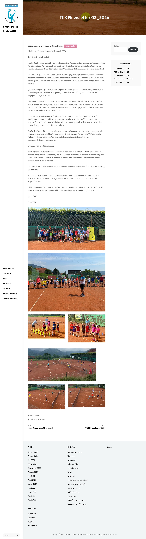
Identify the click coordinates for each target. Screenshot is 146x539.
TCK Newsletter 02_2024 (121, 75)
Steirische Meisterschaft (78, 480)
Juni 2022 (32, 492)
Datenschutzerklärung (10, 299)
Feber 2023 (32, 484)
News (5, 278)
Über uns (6, 273)
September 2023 (34, 468)
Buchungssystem (8, 268)
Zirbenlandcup (74, 492)
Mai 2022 (31, 496)
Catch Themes (112, 534)
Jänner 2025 (33, 452)
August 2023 (33, 472)
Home (109, 447)
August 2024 (33, 456)
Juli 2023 (31, 476)
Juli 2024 (31, 460)
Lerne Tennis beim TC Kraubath (123, 79)
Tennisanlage (73, 468)
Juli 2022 (31, 488)
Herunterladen (70, 46)
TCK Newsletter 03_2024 (121, 72)
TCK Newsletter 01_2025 (121, 68)
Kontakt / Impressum (10, 293)
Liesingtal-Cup (74, 488)
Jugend (31, 415)
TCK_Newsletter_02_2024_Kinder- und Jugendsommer (45, 46)
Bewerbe (6, 283)
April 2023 (32, 480)
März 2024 (32, 464)
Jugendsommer (33, 419)
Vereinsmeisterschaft (76, 484)
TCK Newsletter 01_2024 (121, 82)
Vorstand (71, 460)
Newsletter (36, 415)
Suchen (116, 46)
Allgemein (32, 514)
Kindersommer (41, 419)
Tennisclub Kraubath (10, 29)
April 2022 (32, 500)
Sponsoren (6, 288)
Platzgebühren (74, 464)
